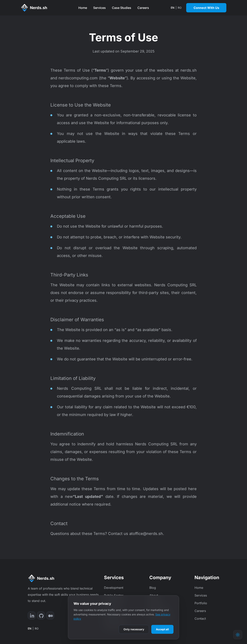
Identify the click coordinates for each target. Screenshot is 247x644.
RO (180, 7)
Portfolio (201, 603)
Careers (143, 8)
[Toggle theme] (237, 634)
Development (113, 588)
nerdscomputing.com (77, 78)
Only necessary (134, 629)
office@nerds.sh (148, 533)
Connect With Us (206, 8)
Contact (200, 618)
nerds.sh (188, 70)
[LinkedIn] (32, 615)
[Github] (41, 615)
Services (99, 8)
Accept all (162, 629)
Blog (152, 588)
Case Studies (121, 8)
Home (82, 8)
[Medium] (50, 615)
